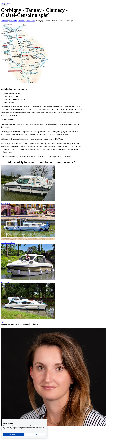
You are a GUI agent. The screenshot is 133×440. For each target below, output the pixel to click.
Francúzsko (13, 21)
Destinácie (4, 21)
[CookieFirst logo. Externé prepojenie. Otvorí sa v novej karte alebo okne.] (4, 421)
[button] (6, 3)
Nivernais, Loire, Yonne (26, 21)
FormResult (4, 5)
